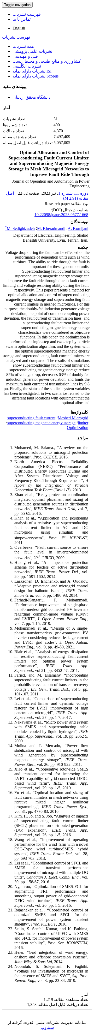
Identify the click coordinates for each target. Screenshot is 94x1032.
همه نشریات (23, 46)
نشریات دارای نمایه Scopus (35, 76)
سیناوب (47, 1027)
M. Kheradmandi (51, 228)
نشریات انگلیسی (27, 66)
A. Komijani (78, 228)
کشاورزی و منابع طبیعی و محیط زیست (47, 61)
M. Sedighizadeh (20, 228)
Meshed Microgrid (73, 418)
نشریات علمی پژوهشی (32, 51)
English (19, 28)
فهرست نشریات (27, 14)
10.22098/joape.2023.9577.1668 (61, 214)
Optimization (77, 427)
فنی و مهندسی (25, 56)
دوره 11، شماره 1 (73, 193)
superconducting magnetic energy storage (41, 423)
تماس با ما (22, 19)
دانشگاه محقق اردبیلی (31, 97)
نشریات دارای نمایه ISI (32, 71)
